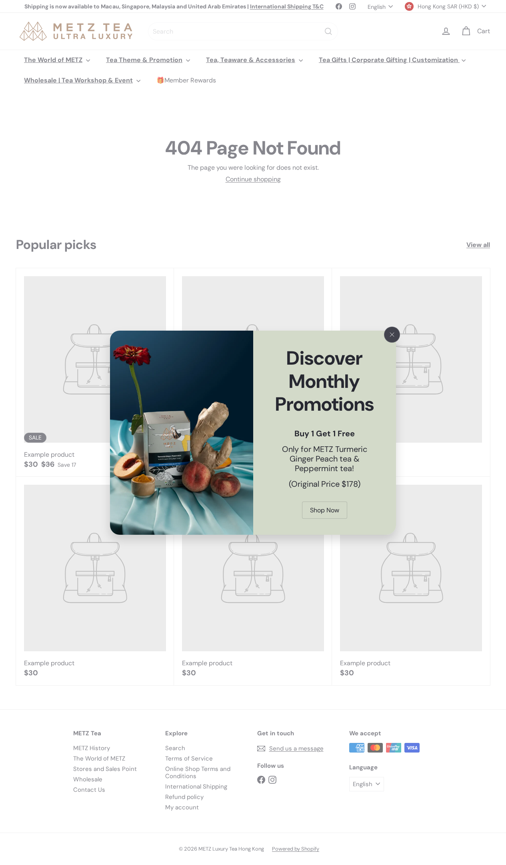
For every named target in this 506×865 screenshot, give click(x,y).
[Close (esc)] (392, 335)
